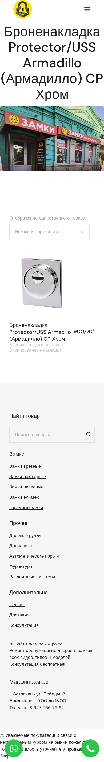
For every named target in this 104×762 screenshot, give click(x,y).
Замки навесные (26, 487)
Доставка (19, 615)
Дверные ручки (25, 535)
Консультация (24, 625)
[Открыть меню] (87, 9)
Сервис (17, 604)
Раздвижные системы (32, 577)
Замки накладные (27, 476)
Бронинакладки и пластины (36, 345)
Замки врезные (25, 466)
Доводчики (20, 546)
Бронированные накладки (35, 350)
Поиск (88, 435)
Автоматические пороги (34, 556)
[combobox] (49, 231)
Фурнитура (20, 566)
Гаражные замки (26, 507)
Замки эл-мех (24, 497)
